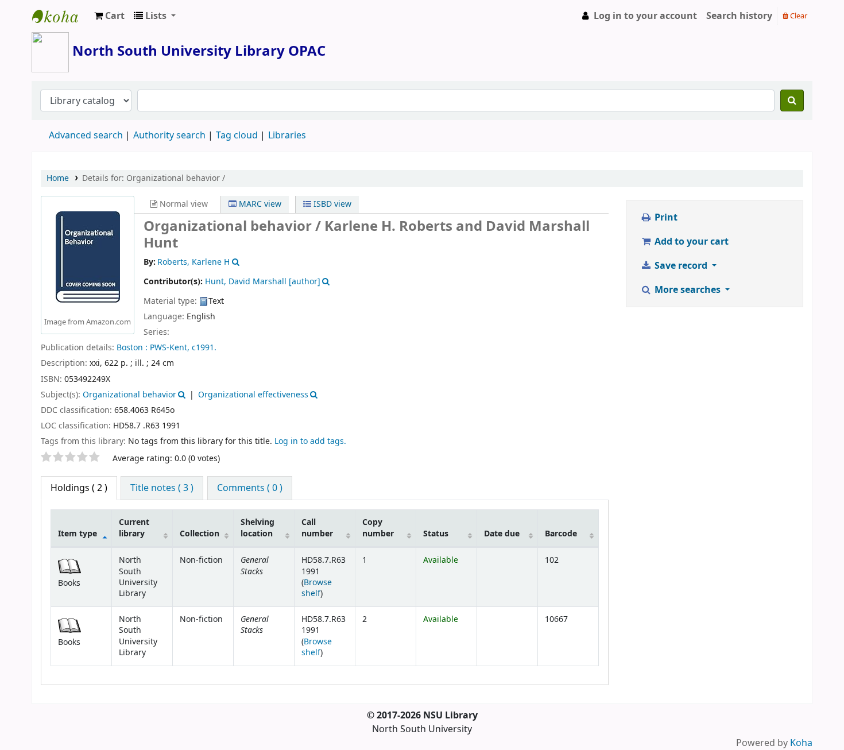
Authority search (169, 135)
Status (435, 534)
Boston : (132, 348)
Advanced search (86, 135)
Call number (317, 527)
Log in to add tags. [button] (310, 441)
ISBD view (331, 204)
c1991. (204, 348)
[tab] (162, 488)
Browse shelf (316, 588)
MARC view (259, 204)
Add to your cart (690, 242)
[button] (109, 16)
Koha (801, 743)
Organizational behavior (129, 395)
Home (58, 178)
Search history (739, 16)
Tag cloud (237, 135)
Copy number (378, 527)
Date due (502, 534)
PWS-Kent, (169, 348)
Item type (77, 534)
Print (664, 218)
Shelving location (257, 527)
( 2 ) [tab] (79, 488)
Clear (797, 15)
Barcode (561, 534)
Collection (199, 534)
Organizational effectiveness (253, 395)
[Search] (792, 100)
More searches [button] (687, 290)
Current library (134, 527)
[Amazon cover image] (88, 257)
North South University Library (61, 16)
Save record (681, 266)
